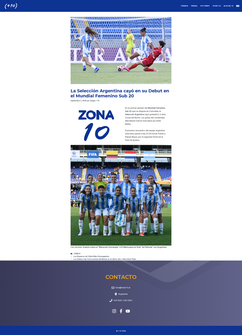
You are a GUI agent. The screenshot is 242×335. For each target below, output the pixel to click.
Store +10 (217, 6)
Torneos (184, 6)
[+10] (11, 6)
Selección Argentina (134, 114)
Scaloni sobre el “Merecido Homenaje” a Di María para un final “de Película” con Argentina (125, 247)
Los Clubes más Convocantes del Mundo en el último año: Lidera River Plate (104, 259)
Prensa (194, 6)
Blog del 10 (228, 6)
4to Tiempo (205, 6)
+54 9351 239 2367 (122, 300)
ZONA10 (76, 254)
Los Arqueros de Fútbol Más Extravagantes (91, 256)
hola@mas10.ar (122, 287)
